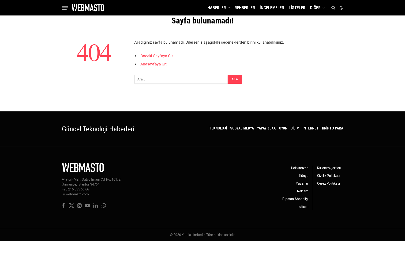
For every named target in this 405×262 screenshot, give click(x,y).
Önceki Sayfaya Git (156, 56)
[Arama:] (181, 79)
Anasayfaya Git (153, 64)
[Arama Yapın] (333, 8)
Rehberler (245, 7)
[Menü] (65, 8)
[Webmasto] (87, 8)
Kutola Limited (192, 235)
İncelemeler (272, 7)
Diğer (315, 7)
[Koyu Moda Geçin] (340, 8)
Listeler (297, 7)
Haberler (216, 7)
